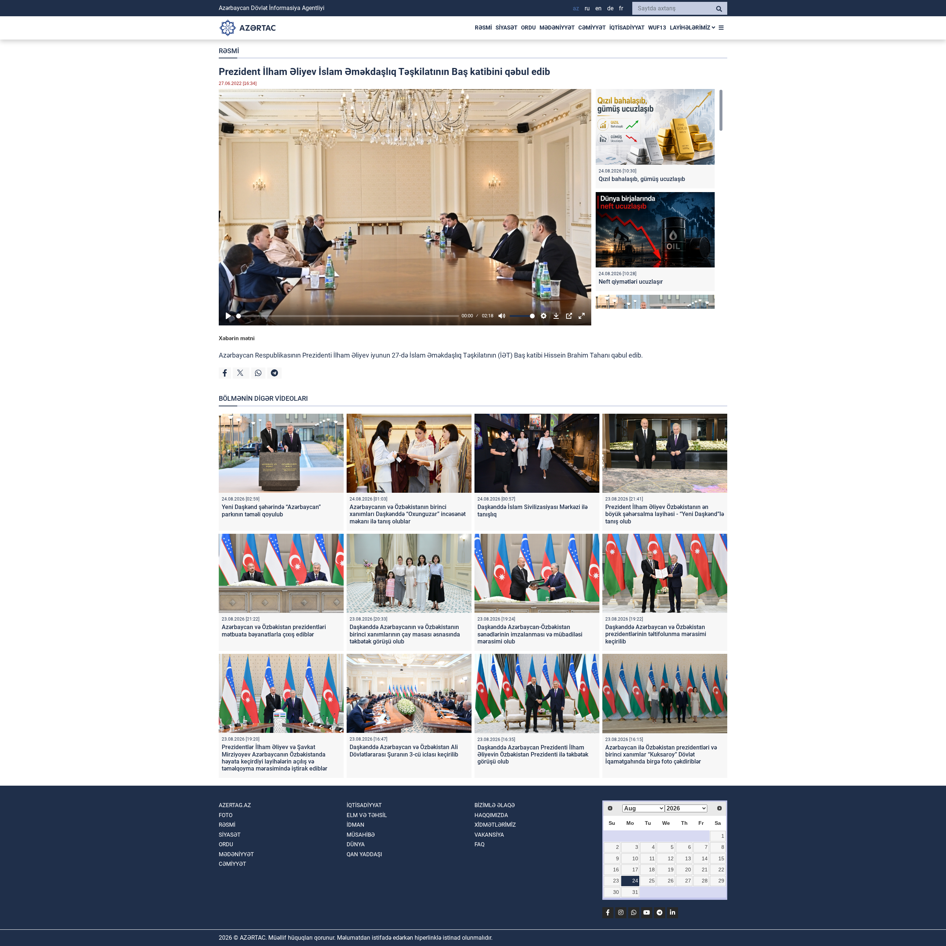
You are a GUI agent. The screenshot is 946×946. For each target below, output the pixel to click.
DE (610, 8)
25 (652, 881)
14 (705, 858)
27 (688, 881)
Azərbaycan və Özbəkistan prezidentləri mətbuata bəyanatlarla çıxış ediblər (274, 631)
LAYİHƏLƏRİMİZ (691, 27)
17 (635, 869)
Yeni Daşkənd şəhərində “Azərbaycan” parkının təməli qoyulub (271, 510)
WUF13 (657, 27)
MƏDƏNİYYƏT (557, 27)
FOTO (225, 815)
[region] (659, 199)
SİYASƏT (506, 27)
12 (671, 858)
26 (671, 881)
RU (587, 8)
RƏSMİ (483, 27)
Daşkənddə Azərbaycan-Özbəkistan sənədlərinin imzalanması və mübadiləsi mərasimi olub (529, 634)
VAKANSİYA (489, 834)
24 (635, 881)
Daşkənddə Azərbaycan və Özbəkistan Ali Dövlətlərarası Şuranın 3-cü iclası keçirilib (404, 751)
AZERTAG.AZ (235, 805)
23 (616, 881)
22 (721, 869)
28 (705, 881)
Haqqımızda (491, 815)
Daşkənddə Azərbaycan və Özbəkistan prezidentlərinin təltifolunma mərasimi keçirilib (655, 634)
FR (621, 8)
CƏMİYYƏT (592, 27)
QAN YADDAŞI (364, 854)
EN (598, 8)
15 (721, 858)
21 (705, 869)
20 (688, 869)
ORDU (528, 27)
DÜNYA (356, 844)
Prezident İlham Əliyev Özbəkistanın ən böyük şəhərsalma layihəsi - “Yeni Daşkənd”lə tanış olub (664, 514)
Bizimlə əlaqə (494, 805)
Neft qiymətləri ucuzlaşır (631, 281)
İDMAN (355, 825)
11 (652, 858)
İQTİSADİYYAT (626, 27)
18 (652, 869)
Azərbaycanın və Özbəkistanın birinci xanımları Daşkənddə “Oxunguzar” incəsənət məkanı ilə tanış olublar (408, 514)
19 (671, 869)
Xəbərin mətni (237, 338)
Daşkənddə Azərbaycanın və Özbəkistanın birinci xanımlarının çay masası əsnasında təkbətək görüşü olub (405, 634)
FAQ (479, 844)
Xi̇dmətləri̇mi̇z (495, 825)
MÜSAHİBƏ (361, 834)
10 (635, 858)
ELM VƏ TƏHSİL (367, 815)
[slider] (347, 316)
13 (688, 858)
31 (635, 892)
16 (616, 869)
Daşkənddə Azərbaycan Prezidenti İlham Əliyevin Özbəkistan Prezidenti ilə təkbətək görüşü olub (532, 754)
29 (721, 881)
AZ (576, 8)
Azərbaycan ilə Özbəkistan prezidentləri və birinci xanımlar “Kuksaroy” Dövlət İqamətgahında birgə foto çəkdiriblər (661, 754)
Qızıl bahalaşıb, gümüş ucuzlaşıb (642, 178)
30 (616, 892)
